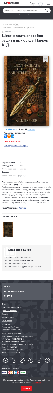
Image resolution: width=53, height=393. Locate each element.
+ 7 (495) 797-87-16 (13, 336)
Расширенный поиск (24, 16)
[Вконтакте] (5, 360)
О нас (4, 304)
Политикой (36, 383)
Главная (5, 24)
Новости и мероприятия (11, 307)
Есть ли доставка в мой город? (16, 145)
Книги (11, 24)
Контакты (6, 324)
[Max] (47, 360)
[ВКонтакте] (5, 136)
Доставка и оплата (9, 310)
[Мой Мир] (12, 136)
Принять (26, 388)
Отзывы (5, 314)
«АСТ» (17, 263)
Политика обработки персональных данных (11, 328)
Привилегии (7, 321)
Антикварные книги (14, 291)
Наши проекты (8, 317)
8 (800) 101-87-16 (27, 336)
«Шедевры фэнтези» (19, 260)
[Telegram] (22, 360)
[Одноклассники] (9, 136)
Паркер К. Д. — (17, 257)
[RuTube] (14, 360)
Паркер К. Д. (10, 31)
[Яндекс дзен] (39, 360)
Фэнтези (22, 208)
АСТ (21, 162)
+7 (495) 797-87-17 (12, 347)
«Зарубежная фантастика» (23, 266)
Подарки (8, 296)
